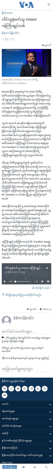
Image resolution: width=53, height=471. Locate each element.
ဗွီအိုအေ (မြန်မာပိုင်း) (10, 33)
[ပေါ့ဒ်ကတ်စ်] (44, 388)
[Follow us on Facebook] (4, 388)
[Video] (23, 467)
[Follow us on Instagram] (24, 388)
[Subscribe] (4, 395)
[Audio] (34, 467)
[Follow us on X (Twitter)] (11, 388)
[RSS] (38, 388)
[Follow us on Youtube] (18, 388)
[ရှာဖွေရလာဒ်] (46, 467)
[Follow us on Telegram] (31, 388)
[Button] (46, 45)
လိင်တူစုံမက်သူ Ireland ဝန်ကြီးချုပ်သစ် (25, 268)
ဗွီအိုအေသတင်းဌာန (16, 272)
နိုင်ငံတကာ (7, 13)
